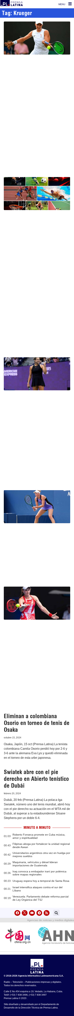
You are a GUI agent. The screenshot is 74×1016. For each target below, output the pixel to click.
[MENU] (70, 4)
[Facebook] (17, 913)
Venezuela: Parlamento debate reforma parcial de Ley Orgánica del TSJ (40, 898)
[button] (56, 913)
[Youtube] (32, 913)
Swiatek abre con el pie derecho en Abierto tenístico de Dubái (36, 778)
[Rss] (47, 913)
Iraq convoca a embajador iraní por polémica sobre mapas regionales (39, 873)
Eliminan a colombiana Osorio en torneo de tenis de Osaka (36, 723)
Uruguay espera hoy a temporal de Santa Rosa (41, 880)
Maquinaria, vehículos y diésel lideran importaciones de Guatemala (35, 864)
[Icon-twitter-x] (25, 913)
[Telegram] (39, 913)
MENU (61, 4)
